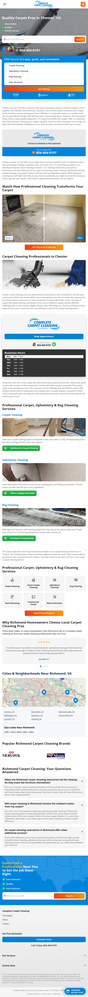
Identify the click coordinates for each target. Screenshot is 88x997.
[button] (44, 692)
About (5, 919)
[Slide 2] (43, 666)
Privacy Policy (56, 994)
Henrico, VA (9, 711)
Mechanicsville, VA (67, 711)
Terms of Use (45, 994)
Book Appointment (44, 336)
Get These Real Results (44, 247)
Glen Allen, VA (37, 711)
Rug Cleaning (15, 76)
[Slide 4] (47, 666)
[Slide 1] (40, 666)
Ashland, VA (36, 719)
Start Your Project (44, 613)
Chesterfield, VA (66, 715)
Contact (5, 923)
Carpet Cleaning (16, 65)
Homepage (7, 915)
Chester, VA (9, 719)
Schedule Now (44, 939)
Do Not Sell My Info (34, 994)
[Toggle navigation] (4, 4)
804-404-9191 (46, 152)
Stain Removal (15, 82)
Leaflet (82, 706)
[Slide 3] (45, 666)
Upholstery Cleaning (18, 71)
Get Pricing (44, 89)
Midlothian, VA (10, 715)
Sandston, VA (37, 715)
